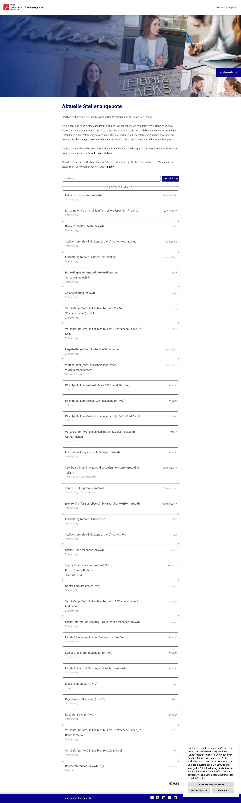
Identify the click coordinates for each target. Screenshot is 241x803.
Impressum (70, 798)
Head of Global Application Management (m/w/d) (95, 637)
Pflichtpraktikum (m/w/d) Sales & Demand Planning (97, 385)
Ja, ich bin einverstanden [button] (211, 784)
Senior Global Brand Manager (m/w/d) (88, 652)
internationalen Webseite (100, 153)
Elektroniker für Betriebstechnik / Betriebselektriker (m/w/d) (102, 503)
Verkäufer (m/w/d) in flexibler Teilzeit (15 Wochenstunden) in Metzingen (103, 604)
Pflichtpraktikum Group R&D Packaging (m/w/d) (94, 400)
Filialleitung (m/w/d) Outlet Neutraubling (90, 257)
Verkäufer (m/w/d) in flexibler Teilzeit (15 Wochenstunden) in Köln (103, 331)
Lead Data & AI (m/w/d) (79, 714)
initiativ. (110, 166)
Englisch (232, 7)
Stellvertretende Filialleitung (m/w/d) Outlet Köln (95, 534)
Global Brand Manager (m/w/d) (84, 550)
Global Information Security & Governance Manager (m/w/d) (102, 622)
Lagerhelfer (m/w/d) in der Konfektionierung (92, 349)
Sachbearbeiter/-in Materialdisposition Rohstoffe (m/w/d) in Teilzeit (102, 470)
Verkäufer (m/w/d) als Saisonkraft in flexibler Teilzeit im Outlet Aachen (100, 434)
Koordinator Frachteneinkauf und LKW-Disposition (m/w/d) (101, 210)
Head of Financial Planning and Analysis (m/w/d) (95, 668)
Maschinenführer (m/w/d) (81, 683)
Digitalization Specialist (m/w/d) (85, 699)
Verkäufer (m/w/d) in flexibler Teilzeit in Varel (93, 750)
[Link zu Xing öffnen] (169, 797)
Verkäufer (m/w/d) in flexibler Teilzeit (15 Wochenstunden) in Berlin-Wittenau (103, 732)
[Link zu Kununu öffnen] (175, 797)
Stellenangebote (34, 7)
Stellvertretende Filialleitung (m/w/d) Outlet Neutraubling (100, 241)
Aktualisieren (170, 178)
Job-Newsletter (228, 72)
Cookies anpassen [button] (199, 790)
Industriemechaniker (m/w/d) (83, 195)
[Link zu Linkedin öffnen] (164, 797)
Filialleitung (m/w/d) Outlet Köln (85, 519)
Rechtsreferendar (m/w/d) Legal (85, 766)
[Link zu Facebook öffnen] (152, 797)
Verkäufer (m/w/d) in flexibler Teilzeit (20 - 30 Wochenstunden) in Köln (93, 311)
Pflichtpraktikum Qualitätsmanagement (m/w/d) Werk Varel (102, 416)
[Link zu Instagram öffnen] (158, 797)
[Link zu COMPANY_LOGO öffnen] (12, 7)
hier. (203, 778)
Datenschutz (84, 798)
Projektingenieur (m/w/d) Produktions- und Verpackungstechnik (91, 275)
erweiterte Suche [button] (118, 186)
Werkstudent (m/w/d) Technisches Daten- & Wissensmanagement (92, 367)
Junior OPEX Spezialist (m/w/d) (85, 488)
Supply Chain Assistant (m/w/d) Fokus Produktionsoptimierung (89, 568)
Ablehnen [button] (223, 790)
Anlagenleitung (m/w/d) (80, 293)
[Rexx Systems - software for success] (174, 783)
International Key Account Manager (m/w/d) (92, 452)
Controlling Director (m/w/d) (82, 586)
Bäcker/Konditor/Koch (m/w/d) (84, 226)
